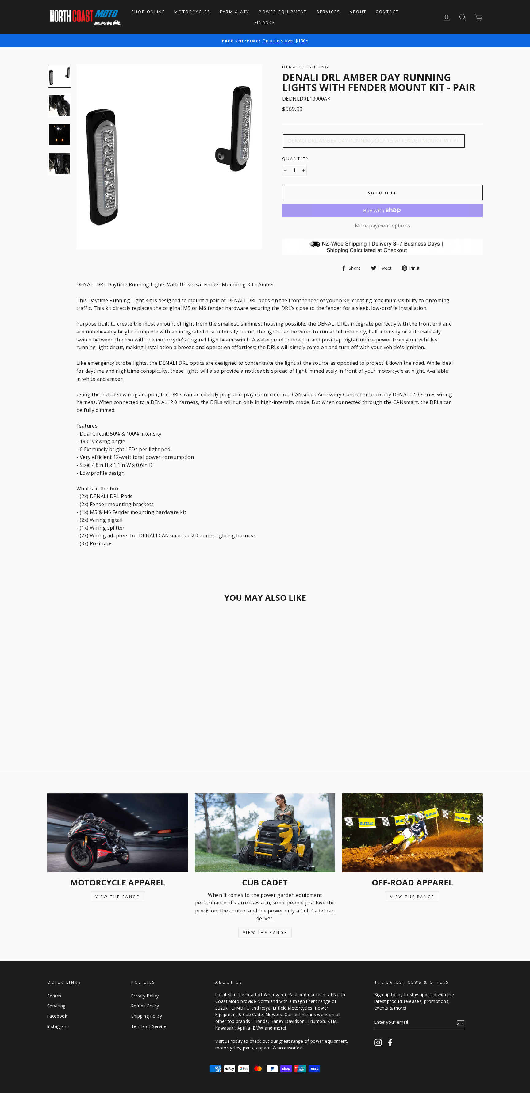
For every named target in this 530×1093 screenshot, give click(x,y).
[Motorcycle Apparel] (117, 832)
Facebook (57, 1016)
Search (54, 996)
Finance (265, 22)
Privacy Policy (145, 996)
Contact (387, 11)
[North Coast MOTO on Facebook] (390, 1042)
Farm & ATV (235, 11)
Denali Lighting (305, 67)
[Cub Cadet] (265, 832)
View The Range (117, 896)
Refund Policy (145, 1006)
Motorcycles (192, 11)
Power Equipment (283, 11)
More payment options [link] (382, 225)
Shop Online (148, 11)
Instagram (57, 1026)
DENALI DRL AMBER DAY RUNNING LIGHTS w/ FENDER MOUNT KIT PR (374, 140)
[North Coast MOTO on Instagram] (378, 1042)
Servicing (56, 1006)
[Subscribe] (460, 1022)
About (358, 11)
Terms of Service (149, 1026)
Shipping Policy (146, 1016)
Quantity (295, 158)
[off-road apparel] (412, 832)
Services (328, 11)
